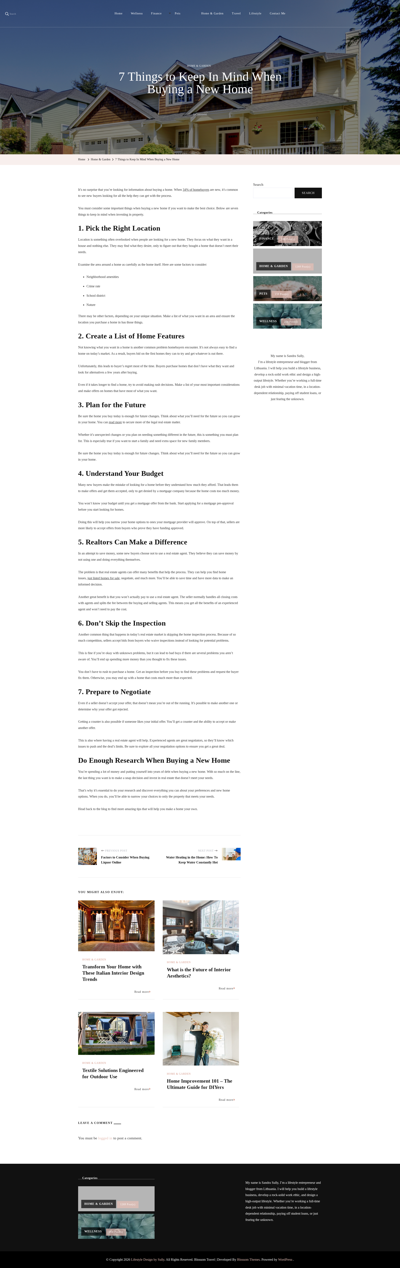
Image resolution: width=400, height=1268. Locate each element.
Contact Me (277, 13)
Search (258, 184)
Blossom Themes (248, 1259)
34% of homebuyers (196, 189)
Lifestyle (255, 13)
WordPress (285, 1259)
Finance (156, 13)
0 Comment (200, 115)
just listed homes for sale (104, 578)
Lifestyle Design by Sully (147, 1259)
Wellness (137, 13)
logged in (105, 1138)
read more (115, 422)
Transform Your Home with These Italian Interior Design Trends (113, 973)
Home (118, 13)
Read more (141, 991)
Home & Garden (212, 13)
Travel (236, 13)
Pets (177, 13)
